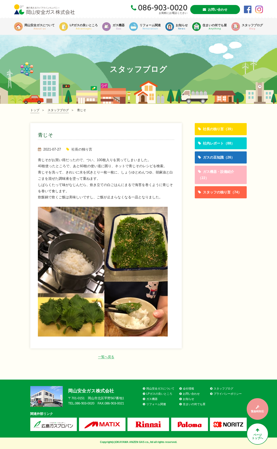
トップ (34, 110)
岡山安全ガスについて (160, 388)
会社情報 (188, 388)
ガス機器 (152, 399)
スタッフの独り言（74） (222, 192)
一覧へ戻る (106, 357)
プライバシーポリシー (228, 393)
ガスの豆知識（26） (218, 157)
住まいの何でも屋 (194, 404)
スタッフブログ (58, 110)
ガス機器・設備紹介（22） (216, 175)
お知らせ (188, 399)
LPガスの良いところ (159, 393)
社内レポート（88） (218, 143)
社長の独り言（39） (218, 129)
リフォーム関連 (156, 404)
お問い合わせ (217, 9)
